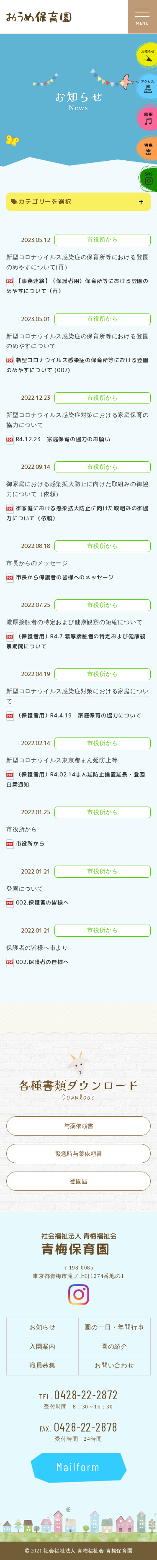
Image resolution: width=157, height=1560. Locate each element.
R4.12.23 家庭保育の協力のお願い (63, 439)
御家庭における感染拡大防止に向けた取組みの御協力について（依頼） (77, 513)
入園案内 (42, 1346)
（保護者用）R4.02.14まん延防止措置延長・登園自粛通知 (75, 779)
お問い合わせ (114, 1365)
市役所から (30, 843)
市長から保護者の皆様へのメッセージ (65, 577)
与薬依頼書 (78, 1126)
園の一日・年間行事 (114, 1327)
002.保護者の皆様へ (42, 902)
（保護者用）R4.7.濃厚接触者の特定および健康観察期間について (76, 641)
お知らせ (42, 1327)
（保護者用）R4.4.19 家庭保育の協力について (79, 715)
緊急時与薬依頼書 (78, 1154)
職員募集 (42, 1365)
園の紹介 (114, 1346)
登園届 (79, 1181)
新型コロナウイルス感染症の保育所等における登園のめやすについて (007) (77, 365)
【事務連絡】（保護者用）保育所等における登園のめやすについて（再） (77, 286)
